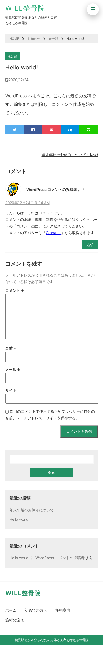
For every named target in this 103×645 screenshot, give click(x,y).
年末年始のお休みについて (70, 154)
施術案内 (62, 610)
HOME (14, 39)
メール (12, 369)
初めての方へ (36, 610)
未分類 (53, 39)
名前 (11, 348)
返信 (90, 244)
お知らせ (33, 39)
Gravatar (53, 232)
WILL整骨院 (25, 8)
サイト (10, 390)
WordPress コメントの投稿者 (51, 189)
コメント (14, 290)
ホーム (10, 610)
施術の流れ (14, 620)
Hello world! (20, 519)
